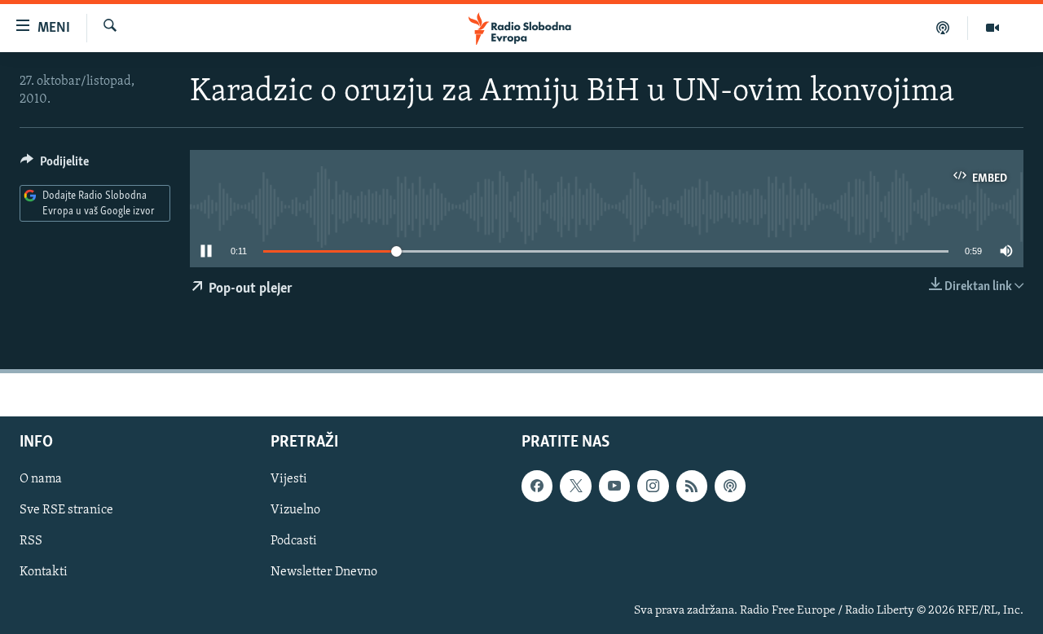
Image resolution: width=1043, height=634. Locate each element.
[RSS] (691, 485)
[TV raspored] (730, 485)
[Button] (54, 165)
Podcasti (294, 541)
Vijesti (289, 479)
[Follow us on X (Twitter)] (575, 485)
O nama (41, 479)
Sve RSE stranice (66, 510)
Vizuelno (295, 510)
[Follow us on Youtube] (614, 485)
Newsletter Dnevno (324, 572)
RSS (31, 541)
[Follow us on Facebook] (537, 485)
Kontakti (44, 572)
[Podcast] (943, 27)
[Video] (992, 27)
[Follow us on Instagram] (652, 485)
